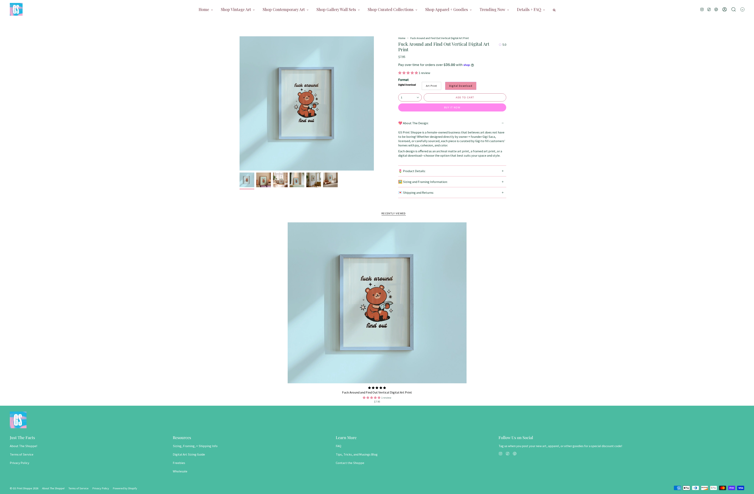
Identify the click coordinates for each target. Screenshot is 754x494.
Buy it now (452, 107)
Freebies (179, 463)
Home (401, 38)
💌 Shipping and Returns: (416, 192)
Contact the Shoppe (350, 463)
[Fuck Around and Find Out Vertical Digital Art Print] (377, 302)
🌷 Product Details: (411, 171)
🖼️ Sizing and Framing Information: (422, 182)
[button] (733, 9)
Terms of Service (21, 454)
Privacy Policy (19, 463)
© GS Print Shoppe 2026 (24, 488)
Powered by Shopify (125, 488)
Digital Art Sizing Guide (189, 454)
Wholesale (180, 471)
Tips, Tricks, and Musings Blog (357, 454)
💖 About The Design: (413, 123)
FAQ (338, 446)
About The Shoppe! (23, 446)
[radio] (431, 86)
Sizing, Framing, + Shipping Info (195, 446)
